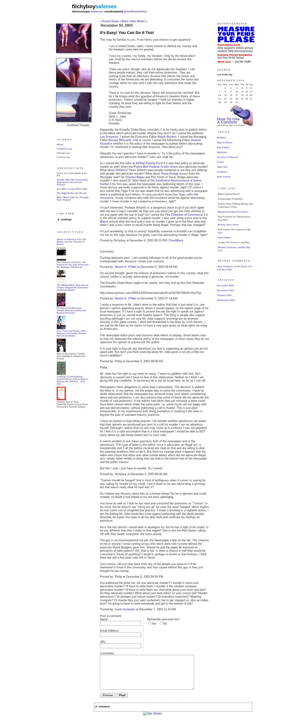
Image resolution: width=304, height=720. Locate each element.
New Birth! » (139, 21)
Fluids (220, 162)
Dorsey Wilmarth (119, 140)
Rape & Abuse (224, 142)
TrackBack (176, 240)
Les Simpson (109, 136)
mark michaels (125, 609)
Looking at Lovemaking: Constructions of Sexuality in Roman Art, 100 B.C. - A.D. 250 (72, 380)
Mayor (104, 221)
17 (236, 95)
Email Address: (110, 630)
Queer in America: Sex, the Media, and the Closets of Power (71, 241)
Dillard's (121, 170)
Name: (104, 619)
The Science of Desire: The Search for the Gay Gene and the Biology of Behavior (72, 264)
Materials (222, 152)
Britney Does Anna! (228, 224)
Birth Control (224, 176)
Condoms (222, 172)
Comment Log (64, 148)
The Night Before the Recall (71, 193)
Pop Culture (223, 147)
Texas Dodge (169, 173)
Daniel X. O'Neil (125, 267)
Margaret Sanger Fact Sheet (233, 212)
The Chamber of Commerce (184, 214)
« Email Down (109, 21)
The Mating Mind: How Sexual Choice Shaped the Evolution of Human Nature (73, 287)
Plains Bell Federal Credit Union (156, 166)
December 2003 (225, 285)
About (60, 144)
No (165, 623)
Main (125, 21)
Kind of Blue (224, 237)
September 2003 (226, 300)
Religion (221, 137)
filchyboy (83, 6)
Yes (154, 623)
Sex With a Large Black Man (72, 189)
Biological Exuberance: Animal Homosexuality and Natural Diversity (71, 310)
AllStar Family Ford (149, 163)
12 (246, 91)
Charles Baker (134, 177)
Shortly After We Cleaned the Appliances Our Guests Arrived (72, 182)
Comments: (107, 653)
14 (219, 95)
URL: (103, 642)
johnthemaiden (135, 11)
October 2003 (224, 295)
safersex (97, 11)
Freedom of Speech (227, 157)
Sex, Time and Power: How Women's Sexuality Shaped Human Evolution (71, 333)
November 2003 (225, 290)
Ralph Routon (167, 136)
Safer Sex (222, 167)
